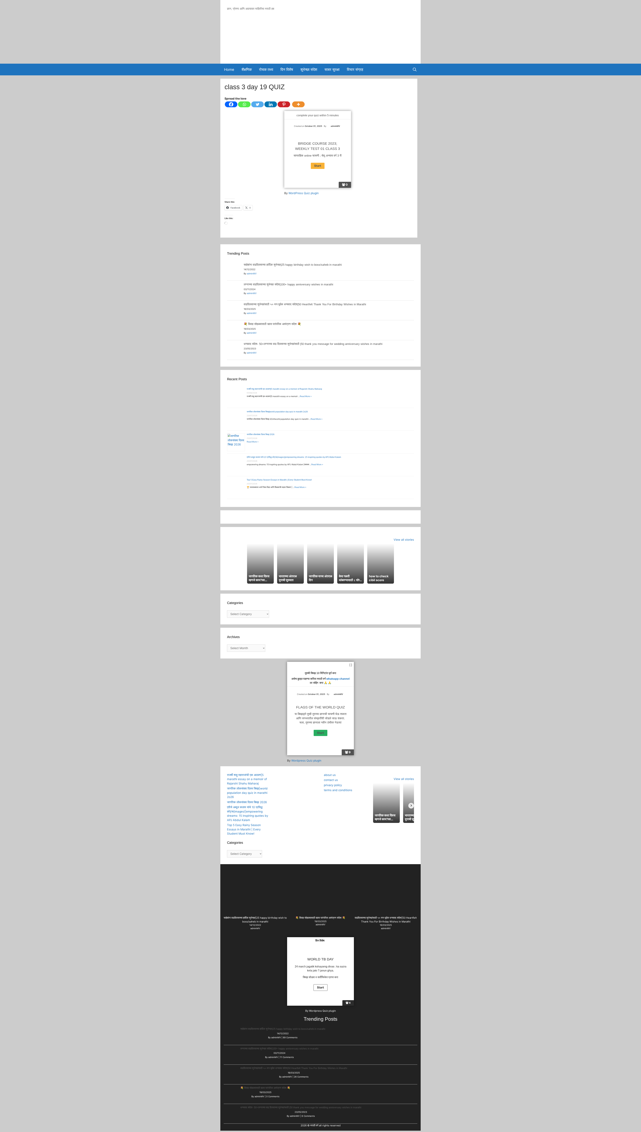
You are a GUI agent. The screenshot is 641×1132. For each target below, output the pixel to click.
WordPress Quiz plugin (303, 193)
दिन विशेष (286, 69)
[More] (298, 104)
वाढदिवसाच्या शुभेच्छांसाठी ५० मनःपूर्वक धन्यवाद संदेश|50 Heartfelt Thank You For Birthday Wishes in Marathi (305, 304)
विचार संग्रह (355, 69)
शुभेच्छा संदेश (308, 69)
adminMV (252, 273)
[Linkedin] (270, 104)
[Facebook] (231, 104)
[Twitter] (257, 104)
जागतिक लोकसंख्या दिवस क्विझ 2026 (260, 434)
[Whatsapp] (244, 104)
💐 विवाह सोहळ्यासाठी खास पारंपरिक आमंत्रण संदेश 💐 (272, 324)
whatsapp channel (338, 678)
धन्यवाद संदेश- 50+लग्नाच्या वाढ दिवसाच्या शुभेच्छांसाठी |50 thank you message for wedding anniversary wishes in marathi (313, 344)
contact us (331, 780)
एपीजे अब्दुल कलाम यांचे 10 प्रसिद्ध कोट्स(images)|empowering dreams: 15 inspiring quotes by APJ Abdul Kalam (294, 457)
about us (330, 775)
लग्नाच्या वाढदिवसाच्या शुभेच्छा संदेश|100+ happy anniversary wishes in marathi (288, 284)
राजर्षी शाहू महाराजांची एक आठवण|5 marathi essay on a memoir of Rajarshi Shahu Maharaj (284, 389)
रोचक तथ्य (266, 69)
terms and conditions (338, 790)
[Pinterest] (284, 104)
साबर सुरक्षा (332, 69)
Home (229, 69)
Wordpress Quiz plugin (306, 760)
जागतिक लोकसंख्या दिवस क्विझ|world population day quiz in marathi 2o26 (277, 412)
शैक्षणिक (247, 69)
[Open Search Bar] (415, 69)
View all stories (404, 539)
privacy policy (333, 785)
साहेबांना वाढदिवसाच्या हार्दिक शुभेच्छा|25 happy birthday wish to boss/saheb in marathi (293, 264)
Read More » (305, 396)
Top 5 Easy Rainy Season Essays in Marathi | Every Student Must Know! (279, 480)
